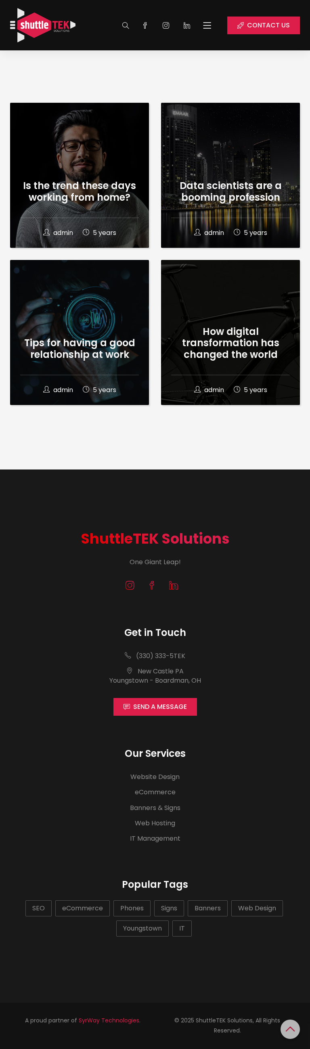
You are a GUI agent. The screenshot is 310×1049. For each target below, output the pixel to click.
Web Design (257, 908)
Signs (169, 908)
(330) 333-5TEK (159, 656)
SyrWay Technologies (109, 1020)
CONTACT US (268, 25)
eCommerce (155, 792)
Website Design (155, 776)
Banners (208, 908)
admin (63, 232)
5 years (103, 232)
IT (182, 928)
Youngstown (142, 928)
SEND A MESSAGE (160, 706)
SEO (38, 908)
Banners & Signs (155, 807)
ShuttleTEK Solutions (155, 538)
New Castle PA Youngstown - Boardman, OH (155, 676)
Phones (132, 908)
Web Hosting (155, 823)
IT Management (155, 838)
